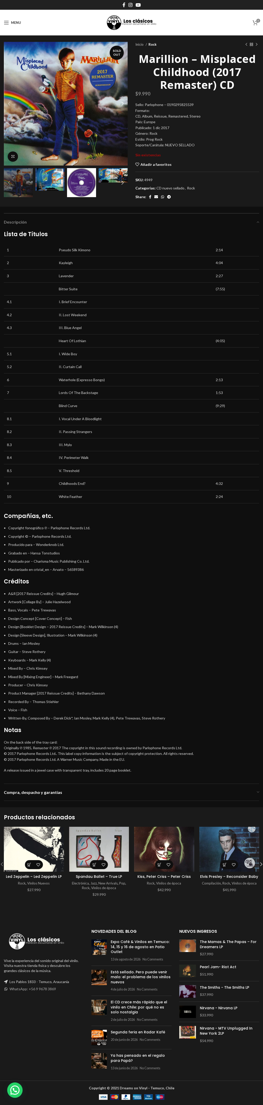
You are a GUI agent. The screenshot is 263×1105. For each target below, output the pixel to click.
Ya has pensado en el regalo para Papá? (138, 1058)
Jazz (93, 883)
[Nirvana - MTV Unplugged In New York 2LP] (187, 1034)
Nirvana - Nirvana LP (218, 1008)
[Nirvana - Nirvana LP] (187, 1012)
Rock (152, 44)
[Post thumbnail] (99, 950)
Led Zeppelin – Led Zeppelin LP (34, 876)
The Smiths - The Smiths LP (224, 987)
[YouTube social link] (138, 5)
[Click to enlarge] (13, 156)
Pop (122, 883)
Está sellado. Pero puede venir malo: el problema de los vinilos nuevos (141, 977)
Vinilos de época (103, 888)
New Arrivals (108, 883)
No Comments (153, 959)
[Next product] (256, 44)
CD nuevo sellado (170, 188)
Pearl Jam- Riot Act (218, 967)
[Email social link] (156, 197)
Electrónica (80, 883)
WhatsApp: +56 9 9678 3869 (33, 989)
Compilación (211, 883)
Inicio (139, 44)
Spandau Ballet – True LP (99, 876)
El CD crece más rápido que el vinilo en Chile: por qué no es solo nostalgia (139, 1007)
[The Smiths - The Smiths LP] (187, 991)
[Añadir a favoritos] (38, 864)
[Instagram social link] (130, 5)
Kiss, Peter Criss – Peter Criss (164, 876)
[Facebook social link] (124, 5)
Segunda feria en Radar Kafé (138, 1032)
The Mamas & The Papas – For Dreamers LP (228, 944)
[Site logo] (131, 22)
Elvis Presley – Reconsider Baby (229, 876)
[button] (29, 864)
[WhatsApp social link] (162, 197)
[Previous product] (246, 44)
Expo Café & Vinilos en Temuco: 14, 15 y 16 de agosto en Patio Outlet (140, 946)
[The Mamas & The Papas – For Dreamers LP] (187, 948)
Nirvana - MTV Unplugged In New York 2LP (226, 1031)
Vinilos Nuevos (38, 883)
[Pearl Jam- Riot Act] (187, 971)
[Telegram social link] (169, 197)
